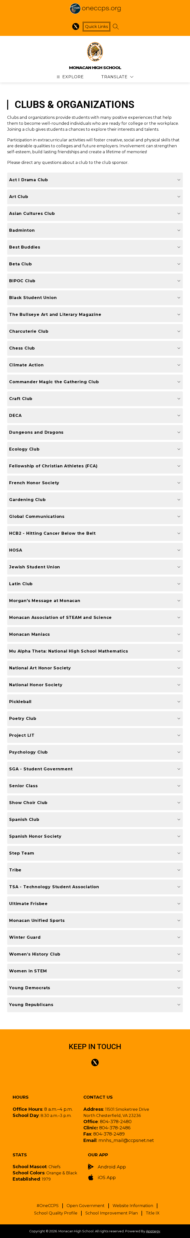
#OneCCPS (48, 1205)
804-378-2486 (115, 1128)
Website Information (133, 1205)
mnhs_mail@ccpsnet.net (126, 1140)
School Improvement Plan (111, 1213)
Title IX (153, 1213)
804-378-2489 (109, 1134)
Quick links (96, 26)
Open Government (86, 1205)
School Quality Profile (55, 1213)
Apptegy (153, 1231)
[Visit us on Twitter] (75, 26)
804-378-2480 (116, 1121)
